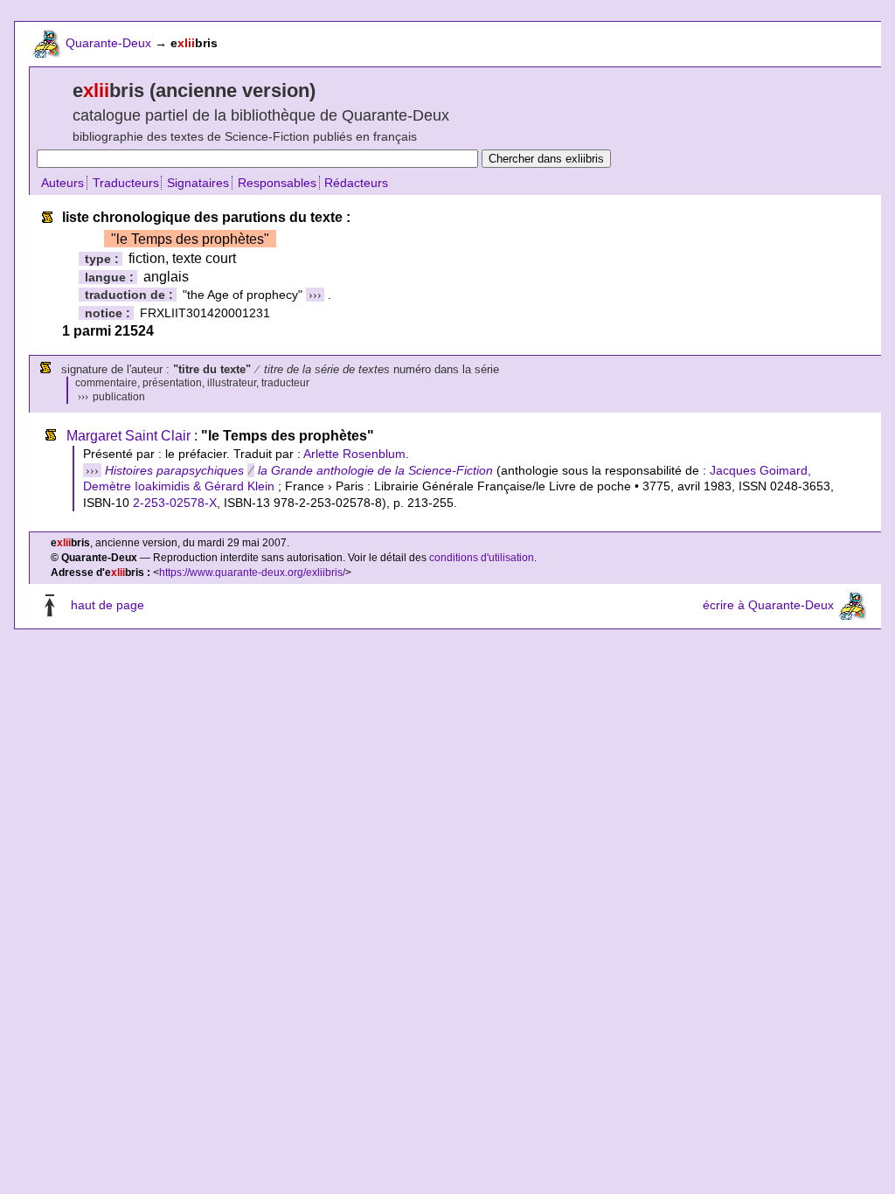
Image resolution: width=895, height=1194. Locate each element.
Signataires (198, 183)
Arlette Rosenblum (354, 454)
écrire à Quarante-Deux (768, 606)
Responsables (277, 183)
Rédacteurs (356, 183)
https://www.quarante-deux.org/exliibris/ (252, 572)
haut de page (107, 606)
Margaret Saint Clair (128, 435)
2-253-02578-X (175, 503)
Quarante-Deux (108, 43)
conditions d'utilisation (481, 558)
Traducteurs (126, 183)
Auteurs (62, 183)
